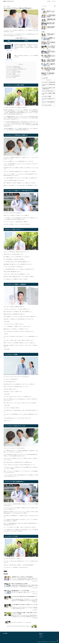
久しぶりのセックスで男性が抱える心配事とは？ (14, 67)
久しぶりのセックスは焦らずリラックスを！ (14, 74)
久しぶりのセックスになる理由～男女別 (13, 66)
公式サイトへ (8, 50)
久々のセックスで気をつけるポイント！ (13, 70)
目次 (19, 64)
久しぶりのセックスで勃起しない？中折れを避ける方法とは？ (16, 69)
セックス (6, 571)
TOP (57, 641)
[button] (55, 6)
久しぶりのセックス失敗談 (11, 73)
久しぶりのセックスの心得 (11, 77)
